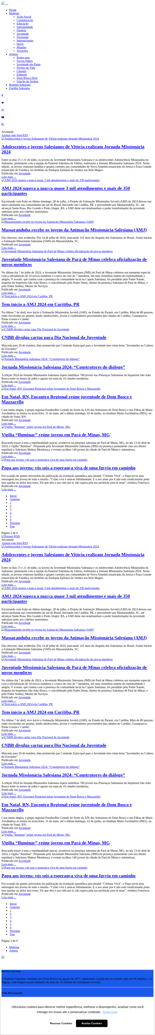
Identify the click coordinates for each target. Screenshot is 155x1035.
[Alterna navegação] (6, 4)
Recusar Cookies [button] (61, 1023)
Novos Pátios (25, 61)
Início (13, 495)
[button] (3, 957)
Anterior (15, 499)
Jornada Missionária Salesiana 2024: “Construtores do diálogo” (63, 367)
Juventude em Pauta (28, 64)
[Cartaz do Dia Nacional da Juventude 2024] (35, 329)
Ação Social (24, 16)
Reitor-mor (23, 57)
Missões (21, 47)
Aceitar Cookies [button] (91, 1023)
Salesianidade (25, 27)
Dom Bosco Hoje (27, 78)
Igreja (20, 44)
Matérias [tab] (14, 947)
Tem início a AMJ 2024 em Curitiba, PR (40, 304)
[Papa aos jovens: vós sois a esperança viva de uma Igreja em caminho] (44, 459)
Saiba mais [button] (110, 1012)
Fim (12, 526)
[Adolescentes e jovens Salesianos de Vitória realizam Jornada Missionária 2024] (50, 138)
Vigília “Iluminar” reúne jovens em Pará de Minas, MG (56, 434)
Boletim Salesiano (20, 84)
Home (12, 10)
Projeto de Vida (26, 67)
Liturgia (21, 71)
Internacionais (25, 40)
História (21, 30)
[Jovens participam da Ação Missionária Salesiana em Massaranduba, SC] (48, 221)
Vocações (22, 50)
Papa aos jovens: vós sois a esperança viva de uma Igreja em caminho (69, 467)
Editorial (22, 74)
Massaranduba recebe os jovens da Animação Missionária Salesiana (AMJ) (74, 229)
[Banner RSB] (11, 536)
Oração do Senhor (27, 81)
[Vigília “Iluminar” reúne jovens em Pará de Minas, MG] (36, 426)
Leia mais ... (9, 176)
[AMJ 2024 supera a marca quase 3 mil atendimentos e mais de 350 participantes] (51, 180)
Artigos (13, 54)
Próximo (15, 523)
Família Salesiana (19, 88)
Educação (22, 23)
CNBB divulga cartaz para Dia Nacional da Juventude (54, 337)
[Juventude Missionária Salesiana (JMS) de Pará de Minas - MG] (57, 251)
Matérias (14, 13)
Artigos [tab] (13, 950)
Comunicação (25, 20)
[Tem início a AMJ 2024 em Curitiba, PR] (27, 296)
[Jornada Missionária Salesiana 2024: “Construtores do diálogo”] (41, 359)
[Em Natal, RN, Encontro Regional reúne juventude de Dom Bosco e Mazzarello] (51, 388)
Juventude (23, 33)
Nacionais (23, 37)
